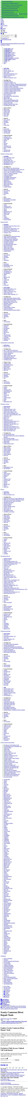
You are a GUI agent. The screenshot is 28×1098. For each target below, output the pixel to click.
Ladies (2, 20)
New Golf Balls (9, 157)
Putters (7, 76)
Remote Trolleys (7, 304)
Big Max (6, 282)
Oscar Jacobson (7, 879)
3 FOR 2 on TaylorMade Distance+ (12, 170)
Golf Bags (6, 224)
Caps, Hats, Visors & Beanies (12, 414)
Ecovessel (6, 820)
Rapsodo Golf (7, 899)
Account (4, 28)
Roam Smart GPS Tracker (10, 652)
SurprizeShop (7, 928)
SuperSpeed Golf (8, 925)
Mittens (7, 368)
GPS (6, 635)
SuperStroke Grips (8, 927)
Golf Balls (6, 156)
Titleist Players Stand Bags (10, 237)
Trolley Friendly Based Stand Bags (12, 236)
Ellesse (5, 822)
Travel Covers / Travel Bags (12, 231)
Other (5, 880)
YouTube (7, 994)
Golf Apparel (7, 406)
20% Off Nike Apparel (9, 438)
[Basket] (1, 33)
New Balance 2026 (8, 510)
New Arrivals (7, 119)
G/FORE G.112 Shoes (9, 511)
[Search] (4, 31)
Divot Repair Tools (9, 161)
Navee (5, 868)
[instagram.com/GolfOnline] (5, 1065)
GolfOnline (6, 218)
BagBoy (6, 330)
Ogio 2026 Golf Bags (9, 241)
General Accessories (10, 577)
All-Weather (8, 364)
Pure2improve (7, 896)
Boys (6, 113)
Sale (14, 43)
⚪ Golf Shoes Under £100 (22, 13)
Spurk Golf (6, 916)
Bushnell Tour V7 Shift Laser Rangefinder (14, 648)
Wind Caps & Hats (9, 430)
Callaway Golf (7, 136)
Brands (11, 43)
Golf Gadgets (7, 633)
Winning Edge (7, 946)
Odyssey (6, 143)
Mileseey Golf (7, 674)
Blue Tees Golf (7, 681)
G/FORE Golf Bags (8, 243)
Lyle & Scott (7, 857)
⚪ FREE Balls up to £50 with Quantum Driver (9, 8)
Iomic (5, 847)
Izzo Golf (6, 685)
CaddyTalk (6, 800)
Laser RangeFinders (10, 636)
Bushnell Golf (7, 671)
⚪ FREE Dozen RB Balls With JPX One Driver (9, 10)
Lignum (5, 855)
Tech (6, 637)
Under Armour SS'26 (9, 443)
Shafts (6, 578)
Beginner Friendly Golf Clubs (11, 104)
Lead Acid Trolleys (8, 308)
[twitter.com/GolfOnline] (2, 1065)
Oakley (5, 485)
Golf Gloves (6, 345)
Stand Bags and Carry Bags (12, 225)
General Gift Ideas (10, 692)
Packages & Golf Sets (10, 73)
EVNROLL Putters (8, 823)
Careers (21, 1076)
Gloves (7, 346)
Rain (6, 367)
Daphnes (6, 626)
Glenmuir (6, 834)
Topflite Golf (7, 933)
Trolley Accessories (10, 291)
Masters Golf (7, 338)
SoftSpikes (6, 915)
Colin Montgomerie (8, 811)
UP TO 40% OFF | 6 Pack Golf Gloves (13, 351)
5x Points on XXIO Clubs (10, 92)
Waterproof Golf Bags (9, 249)
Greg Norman (7, 843)
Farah (5, 826)
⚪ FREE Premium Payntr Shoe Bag (7, 12)
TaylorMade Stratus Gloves (10, 358)
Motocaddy (6, 325)
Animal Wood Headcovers (11, 588)
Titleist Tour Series (8, 247)
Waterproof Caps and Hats (11, 423)
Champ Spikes (7, 806)
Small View (3, 1018)
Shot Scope (6, 678)
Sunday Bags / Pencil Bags (11, 228)
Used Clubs (6, 125)
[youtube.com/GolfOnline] (4, 1065)
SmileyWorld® (7, 913)
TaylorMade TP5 (8, 176)
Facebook (7, 991)
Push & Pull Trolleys (10, 289)
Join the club (4, 1058)
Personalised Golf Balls (9, 707)
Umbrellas (7, 569)
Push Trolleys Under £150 (10, 300)
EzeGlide (6, 340)
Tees (6, 568)
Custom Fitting (9, 1073)
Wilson (5, 140)
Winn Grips (6, 945)
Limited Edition (7, 251)
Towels (7, 573)
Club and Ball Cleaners (10, 561)
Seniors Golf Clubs (8, 102)
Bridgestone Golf (8, 211)
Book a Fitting (4, 25)
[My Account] (3, 33)
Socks (7, 417)
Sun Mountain (7, 273)
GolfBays (6, 838)
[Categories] (2, 31)
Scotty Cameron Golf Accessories (18, 1007)
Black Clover (7, 738)
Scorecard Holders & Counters (12, 562)
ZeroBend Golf (7, 950)
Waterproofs (8, 420)
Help (2, 27)
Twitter (6, 993)
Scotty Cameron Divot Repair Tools (9, 1008)
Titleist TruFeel (7, 181)
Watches (7, 560)
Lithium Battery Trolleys (9, 307)
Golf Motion (6, 835)
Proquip (5, 481)
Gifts (5, 687)
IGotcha (5, 845)
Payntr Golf (6, 881)
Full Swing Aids (9, 584)
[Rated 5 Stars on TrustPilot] (13, 1006)
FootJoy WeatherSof (8, 353)
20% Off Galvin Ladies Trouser (11, 439)
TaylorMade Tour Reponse (10, 177)
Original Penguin (8, 876)
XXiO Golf (6, 214)
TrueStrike (6, 936)
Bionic (5, 792)
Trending (6, 121)
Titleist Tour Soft (7, 182)
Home (2, 43)
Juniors (2, 21)
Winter (7, 366)
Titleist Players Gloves (9, 357)
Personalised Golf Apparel (10, 708)
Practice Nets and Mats (10, 564)
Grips (7, 566)
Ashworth (6, 784)
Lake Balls (7, 159)
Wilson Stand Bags (8, 245)
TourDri (5, 935)
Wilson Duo (6, 185)
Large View (9, 1018)
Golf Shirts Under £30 (9, 702)
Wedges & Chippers (10, 77)
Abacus (5, 483)
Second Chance (7, 219)
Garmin (5, 670)
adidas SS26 (6, 441)
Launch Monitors (9, 639)
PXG (5, 148)
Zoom (5, 953)
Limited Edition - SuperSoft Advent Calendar (14, 709)
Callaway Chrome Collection (10, 173)
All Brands (3, 956)
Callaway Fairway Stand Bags (11, 239)
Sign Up (17, 1060)
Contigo (5, 812)
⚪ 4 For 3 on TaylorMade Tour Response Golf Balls (10, 6)
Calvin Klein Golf (8, 803)
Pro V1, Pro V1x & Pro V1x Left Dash (13, 172)
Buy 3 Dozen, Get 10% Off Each (11, 168)
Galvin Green (7, 480)
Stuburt (5, 549)
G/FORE (6, 553)
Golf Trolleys (7, 287)
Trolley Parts (8, 293)
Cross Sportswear (8, 814)
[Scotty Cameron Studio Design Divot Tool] (12, 1021)
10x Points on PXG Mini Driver (11, 96)
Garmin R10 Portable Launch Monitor (13, 646)
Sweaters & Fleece (10, 409)
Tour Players (7, 989)
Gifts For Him (9, 691)
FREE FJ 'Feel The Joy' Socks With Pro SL (14, 498)
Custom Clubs (7, 131)
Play (3, 24)
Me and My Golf (8, 861)
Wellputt (6, 942)
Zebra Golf (6, 949)
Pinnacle (6, 885)
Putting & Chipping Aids (11, 585)
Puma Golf (6, 475)
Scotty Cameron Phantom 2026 (11, 100)
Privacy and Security (11, 1076)
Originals (6, 877)
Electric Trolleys (9, 290)
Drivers (7, 69)
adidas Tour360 (7, 505)
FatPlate (5, 827)
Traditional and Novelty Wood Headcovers (15, 589)
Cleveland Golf (7, 146)
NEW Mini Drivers (8, 81)
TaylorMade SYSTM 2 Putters (11, 101)
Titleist (5, 144)
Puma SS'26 (6, 442)
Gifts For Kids (9, 688)
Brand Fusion (7, 796)
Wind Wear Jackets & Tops (12, 427)
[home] (1, 1007)
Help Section (9, 1072)
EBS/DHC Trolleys (8, 303)
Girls (6, 114)
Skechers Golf (7, 543)
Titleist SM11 (7, 97)
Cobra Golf (6, 139)
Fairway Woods (9, 71)
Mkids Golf (6, 865)
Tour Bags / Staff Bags (10, 229)
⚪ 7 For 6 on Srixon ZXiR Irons (7, 1)
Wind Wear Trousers (10, 429)
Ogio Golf (6, 285)
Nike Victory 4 (7, 509)
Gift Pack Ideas (7, 706)
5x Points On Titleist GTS (10, 82)
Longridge (6, 337)
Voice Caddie (7, 682)
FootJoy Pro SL (7, 507)
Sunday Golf (7, 921)
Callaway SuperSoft (8, 174)
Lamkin (5, 852)
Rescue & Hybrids (9, 75)
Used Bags (6, 260)
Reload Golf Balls (8, 900)
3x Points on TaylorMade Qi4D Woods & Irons (15, 85)
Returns (19, 1072)
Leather (7, 363)
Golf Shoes (6, 492)
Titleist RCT (6, 180)
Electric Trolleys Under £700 (10, 302)
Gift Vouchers (7, 132)
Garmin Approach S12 (9, 645)
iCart (5, 844)
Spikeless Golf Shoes (9, 502)
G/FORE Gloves (8, 359)
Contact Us (19, 43)
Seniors (2, 23)
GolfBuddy (6, 679)
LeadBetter (6, 853)
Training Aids (8, 582)
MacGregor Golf (7, 859)
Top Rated (6, 122)
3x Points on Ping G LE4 (10, 93)
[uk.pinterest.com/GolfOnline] (7, 1065)
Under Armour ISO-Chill (9, 355)
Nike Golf (6, 487)
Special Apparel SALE (9, 434)
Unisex (7, 454)
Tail (4, 929)
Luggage (7, 232)
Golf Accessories (8, 558)
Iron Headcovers (9, 590)
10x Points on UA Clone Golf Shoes (12, 501)
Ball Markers (8, 164)
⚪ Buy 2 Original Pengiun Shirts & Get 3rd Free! (10, 15)
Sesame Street (7, 905)
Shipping (15, 1072)
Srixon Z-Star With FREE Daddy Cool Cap (14, 169)
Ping (5, 142)
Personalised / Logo (8, 265)
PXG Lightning (7, 94)
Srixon (5, 209)
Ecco (5, 541)
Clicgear (6, 326)
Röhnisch (6, 901)
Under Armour (7, 397)
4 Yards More (7, 779)
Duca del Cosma (7, 818)
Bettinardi (6, 790)
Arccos (5, 673)
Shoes (7, 493)
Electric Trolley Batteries (11, 294)
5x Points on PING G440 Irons (11, 86)
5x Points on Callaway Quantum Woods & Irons (15, 84)
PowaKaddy (6, 328)
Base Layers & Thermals (11, 413)
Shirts (7, 408)
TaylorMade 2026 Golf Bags (10, 240)
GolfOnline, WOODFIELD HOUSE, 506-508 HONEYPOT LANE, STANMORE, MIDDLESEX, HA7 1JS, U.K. (13, 1095)
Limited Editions (7, 186)
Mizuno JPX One (8, 98)
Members (17, 1075)
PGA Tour (6, 883)
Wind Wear (8, 425)
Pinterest (7, 997)
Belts (6, 418)
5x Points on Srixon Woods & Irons (12, 89)
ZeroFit (5, 952)
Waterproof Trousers (10, 422)
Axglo (5, 786)
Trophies (7, 694)
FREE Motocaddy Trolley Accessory (12, 299)
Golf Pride (6, 627)
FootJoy (5, 387)
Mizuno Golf (7, 151)
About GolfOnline (10, 1075)
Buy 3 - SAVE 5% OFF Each (11, 350)
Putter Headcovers (9, 593)
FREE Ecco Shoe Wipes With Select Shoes (14, 499)
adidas (5, 399)
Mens (2, 19)
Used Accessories (8, 602)
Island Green (7, 848)
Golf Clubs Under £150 (9, 704)
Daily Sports (6, 815)
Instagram (7, 995)
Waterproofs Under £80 (9, 703)
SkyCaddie (6, 675)
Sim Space (6, 908)
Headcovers (8, 586)
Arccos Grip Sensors (8, 649)
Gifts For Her (8, 690)
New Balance (7, 869)
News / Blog (7, 986)
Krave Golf (6, 851)
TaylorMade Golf (8, 138)
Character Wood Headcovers (12, 592)
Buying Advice (7, 130)
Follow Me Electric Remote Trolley (12, 298)
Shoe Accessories (9, 494)
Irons (6, 72)
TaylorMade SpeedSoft (9, 178)
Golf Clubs (6, 68)
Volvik (5, 216)
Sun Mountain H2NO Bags (10, 244)
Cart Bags (7, 227)
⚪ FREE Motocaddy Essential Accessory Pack (9, 13)
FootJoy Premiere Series (9, 506)
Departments (6, 43)
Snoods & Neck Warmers (11, 426)
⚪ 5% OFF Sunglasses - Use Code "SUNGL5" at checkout (11, 5)
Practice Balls (8, 160)
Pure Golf (6, 895)
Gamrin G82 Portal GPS (9, 650)
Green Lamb (7, 841)
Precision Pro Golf (8, 888)
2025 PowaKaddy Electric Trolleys (12, 310)
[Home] (4, 32)
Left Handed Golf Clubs (9, 105)
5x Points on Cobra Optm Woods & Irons (13, 88)
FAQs (17, 1076)
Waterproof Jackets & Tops (11, 421)
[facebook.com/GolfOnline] (1, 1065)
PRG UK (6, 889)
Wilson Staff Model (8, 184)
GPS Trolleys (7, 306)
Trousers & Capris (10, 410)
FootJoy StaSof (7, 354)
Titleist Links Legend (9, 248)
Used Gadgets (7, 661)
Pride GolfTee (7, 891)
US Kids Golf (7, 150)
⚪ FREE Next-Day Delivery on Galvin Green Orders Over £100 (12, 17)
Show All (6, 115)
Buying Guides (7, 987)
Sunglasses (8, 416)
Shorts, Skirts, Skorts (10, 412)
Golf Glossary (7, 990)
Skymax (5, 912)
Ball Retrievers (8, 163)
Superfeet (6, 924)
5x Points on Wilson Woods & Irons (12, 90)
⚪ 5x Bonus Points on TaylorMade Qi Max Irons (10, 3)
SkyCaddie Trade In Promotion (11, 644)
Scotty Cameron (7, 147)
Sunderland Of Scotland (9, 923)
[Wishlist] (1, 40)
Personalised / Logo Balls (10, 199)
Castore (5, 804)
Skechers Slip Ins (8, 503)
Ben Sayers (6, 332)
